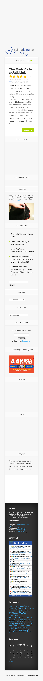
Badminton (23, 608)
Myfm (19, 625)
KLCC (20, 622)
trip (26, 631)
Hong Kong (18, 620)
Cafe (10, 610)
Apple (26, 606)
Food (22, 612)
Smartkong (22, 528)
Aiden (21, 606)
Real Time (20, 595)
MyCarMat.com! (15, 201)
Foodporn (14, 615)
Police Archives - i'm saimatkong (18, 568)
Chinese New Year (23, 610)
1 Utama (11, 606)
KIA (17, 622)
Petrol (13, 627)
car (14, 610)
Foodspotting (17, 617)
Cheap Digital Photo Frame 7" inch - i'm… (20, 577)
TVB (30, 631)
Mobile (15, 625)
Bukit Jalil (31, 608)
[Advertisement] (21, 25)
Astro (11, 608)
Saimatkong (16, 79)
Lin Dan (20, 623)
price (25, 627)
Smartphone (13, 631)
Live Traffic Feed (20, 543)
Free (32, 618)
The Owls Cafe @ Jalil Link (20, 71)
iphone (26, 620)
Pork (22, 627)
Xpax (10, 633)
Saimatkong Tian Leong (19, 525)
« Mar (11, 662)
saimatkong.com (32, 675)
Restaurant (20, 629)
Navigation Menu (22, 61)
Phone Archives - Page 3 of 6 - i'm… (19, 592)
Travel (22, 630)
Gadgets (11, 620)
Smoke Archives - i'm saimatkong (18, 573)
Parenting (24, 625)
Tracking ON (27, 595)
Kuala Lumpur (26, 622)
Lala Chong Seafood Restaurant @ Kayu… (20, 583)
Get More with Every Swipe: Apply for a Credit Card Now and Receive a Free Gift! (22, 259)
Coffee (15, 613)
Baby (16, 608)
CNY (11, 613)
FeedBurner (26, 341)
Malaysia (27, 623)
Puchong (13, 629)
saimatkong (20, 530)
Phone (18, 627)
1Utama (16, 606)
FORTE (28, 618)
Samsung (26, 629)
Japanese (12, 622)
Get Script (14, 595)
